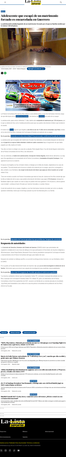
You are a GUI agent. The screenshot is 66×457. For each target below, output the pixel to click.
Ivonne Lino (14, 377)
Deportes (33, 381)
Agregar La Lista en (34, 69)
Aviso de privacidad (21, 443)
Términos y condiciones (33, 443)
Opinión (25, 437)
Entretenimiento (33, 340)
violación (41, 116)
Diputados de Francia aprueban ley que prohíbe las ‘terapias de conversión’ (36, 239)
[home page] (33, 422)
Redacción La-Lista (16, 350)
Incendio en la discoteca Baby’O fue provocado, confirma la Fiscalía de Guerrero (38, 136)
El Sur (11, 130)
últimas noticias (15, 332)
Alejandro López (16, 364)
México (3, 11)
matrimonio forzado (22, 116)
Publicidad (12, 443)
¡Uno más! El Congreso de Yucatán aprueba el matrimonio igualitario (34, 272)
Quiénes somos (4, 443)
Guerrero (4, 332)
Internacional (49, 431)
